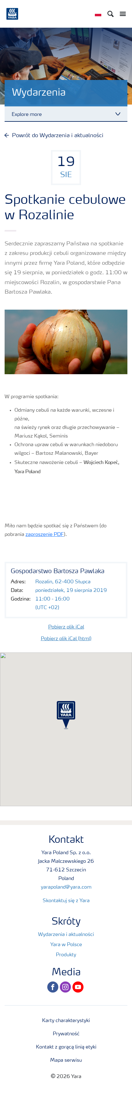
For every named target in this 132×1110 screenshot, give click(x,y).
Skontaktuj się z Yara (66, 900)
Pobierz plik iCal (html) (66, 638)
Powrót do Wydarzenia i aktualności (57, 135)
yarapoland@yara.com (66, 887)
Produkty (66, 955)
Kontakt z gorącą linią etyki (66, 1047)
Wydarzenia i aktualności (66, 934)
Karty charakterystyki (66, 1020)
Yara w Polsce (66, 944)
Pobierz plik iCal (66, 627)
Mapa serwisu (66, 1060)
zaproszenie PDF (44, 534)
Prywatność (66, 1034)
